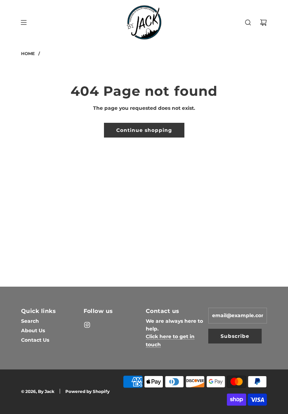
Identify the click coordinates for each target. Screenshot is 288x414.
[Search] (248, 22)
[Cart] (263, 22)
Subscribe (235, 336)
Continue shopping (144, 130)
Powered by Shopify (87, 391)
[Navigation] (23, 22)
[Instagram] (87, 325)
